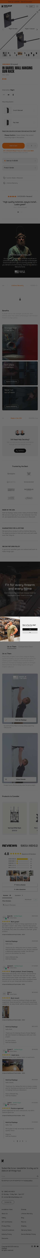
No (30, 632)
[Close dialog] (39, 617)
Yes (30, 629)
